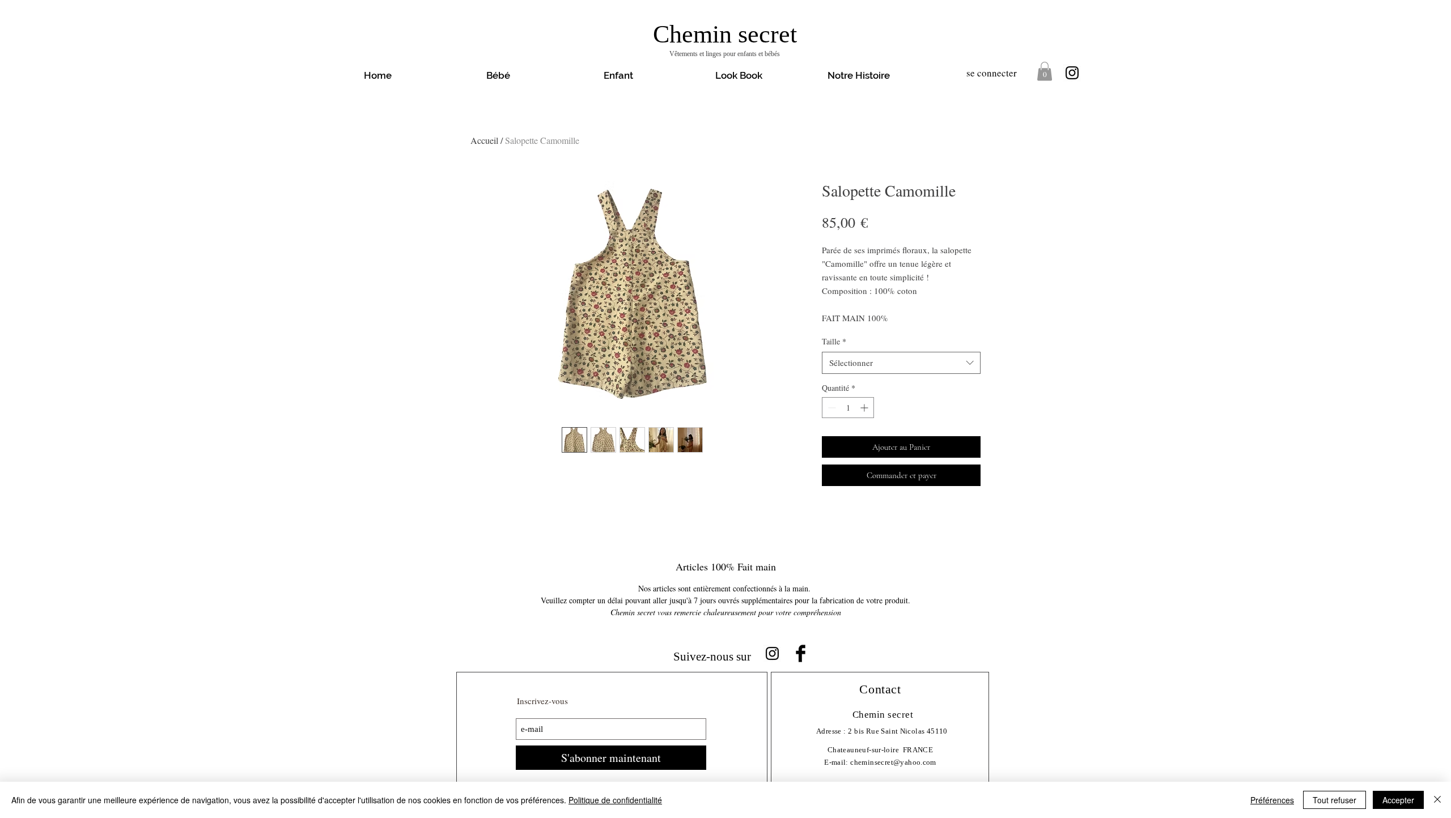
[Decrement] (831, 407)
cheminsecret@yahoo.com (893, 762)
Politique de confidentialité (615, 800)
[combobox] (901, 363)
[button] (738, 75)
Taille (834, 341)
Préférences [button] (1272, 800)
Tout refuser (1334, 800)
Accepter (1398, 800)
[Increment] (865, 407)
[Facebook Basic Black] (800, 653)
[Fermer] (1437, 800)
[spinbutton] (848, 407)
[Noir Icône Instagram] (1072, 73)
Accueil (484, 140)
